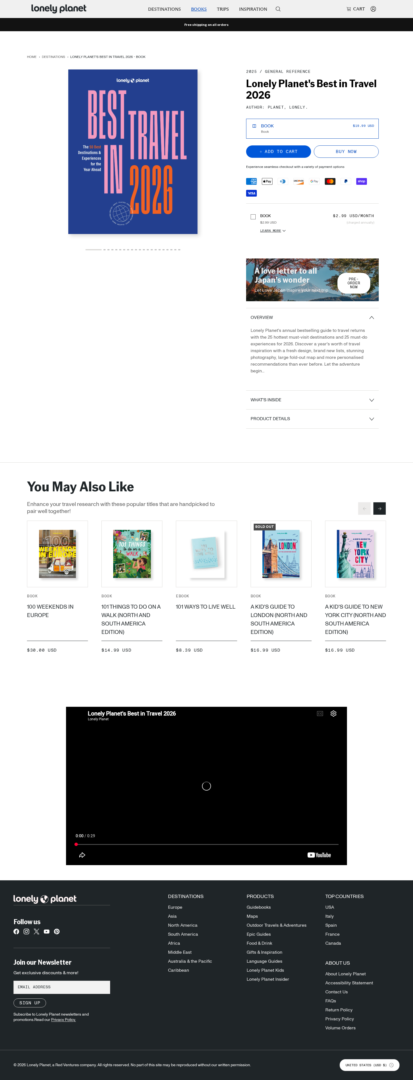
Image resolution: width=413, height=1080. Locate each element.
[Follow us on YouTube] (46, 933)
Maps (252, 916)
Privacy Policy (339, 1019)
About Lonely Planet (345, 974)
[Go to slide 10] (136, 249)
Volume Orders (340, 1028)
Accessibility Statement (349, 983)
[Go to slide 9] (132, 249)
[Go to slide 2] (104, 249)
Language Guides (264, 961)
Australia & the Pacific (190, 961)
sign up (29, 1003)
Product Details (270, 419)
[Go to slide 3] (108, 249)
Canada (333, 943)
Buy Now (346, 151)
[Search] (278, 9)
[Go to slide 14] (152, 249)
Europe (175, 907)
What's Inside (266, 400)
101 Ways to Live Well (205, 607)
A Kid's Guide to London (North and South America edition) (279, 619)
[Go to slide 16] (159, 249)
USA (329, 907)
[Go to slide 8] (128, 249)
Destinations (164, 9)
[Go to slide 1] (93, 249)
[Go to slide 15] (156, 249)
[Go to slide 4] (112, 249)
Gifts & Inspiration (264, 952)
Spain (331, 925)
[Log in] (373, 9)
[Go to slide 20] (175, 249)
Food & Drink (259, 943)
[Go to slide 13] (148, 249)
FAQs (330, 1001)
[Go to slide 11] (140, 249)
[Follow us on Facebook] (16, 933)
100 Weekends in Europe (50, 611)
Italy (329, 916)
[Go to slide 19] (171, 249)
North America (183, 925)
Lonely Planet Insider (268, 979)
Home (32, 56)
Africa (174, 943)
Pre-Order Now (354, 283)
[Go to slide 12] (144, 249)
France (332, 934)
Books (199, 9)
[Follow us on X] (36, 933)
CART (359, 9)
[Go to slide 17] (163, 249)
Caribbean (178, 970)
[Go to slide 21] (179, 249)
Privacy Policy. (63, 1020)
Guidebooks (259, 907)
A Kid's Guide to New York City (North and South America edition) (355, 619)
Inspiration (253, 9)
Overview (262, 317)
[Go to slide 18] (167, 249)
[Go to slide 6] (120, 249)
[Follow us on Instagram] (26, 933)
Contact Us (336, 992)
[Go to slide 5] (116, 249)
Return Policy (339, 1010)
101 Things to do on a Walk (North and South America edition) (130, 619)
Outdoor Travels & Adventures (277, 925)
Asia (172, 916)
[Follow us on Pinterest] (57, 933)
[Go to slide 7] (124, 249)
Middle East (180, 952)
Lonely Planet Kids (265, 970)
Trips (223, 9)
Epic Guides (259, 934)
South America (183, 934)
